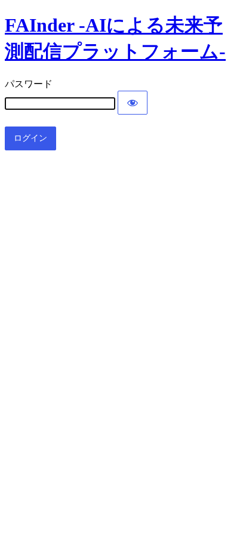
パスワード (29, 84)
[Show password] (132, 103)
